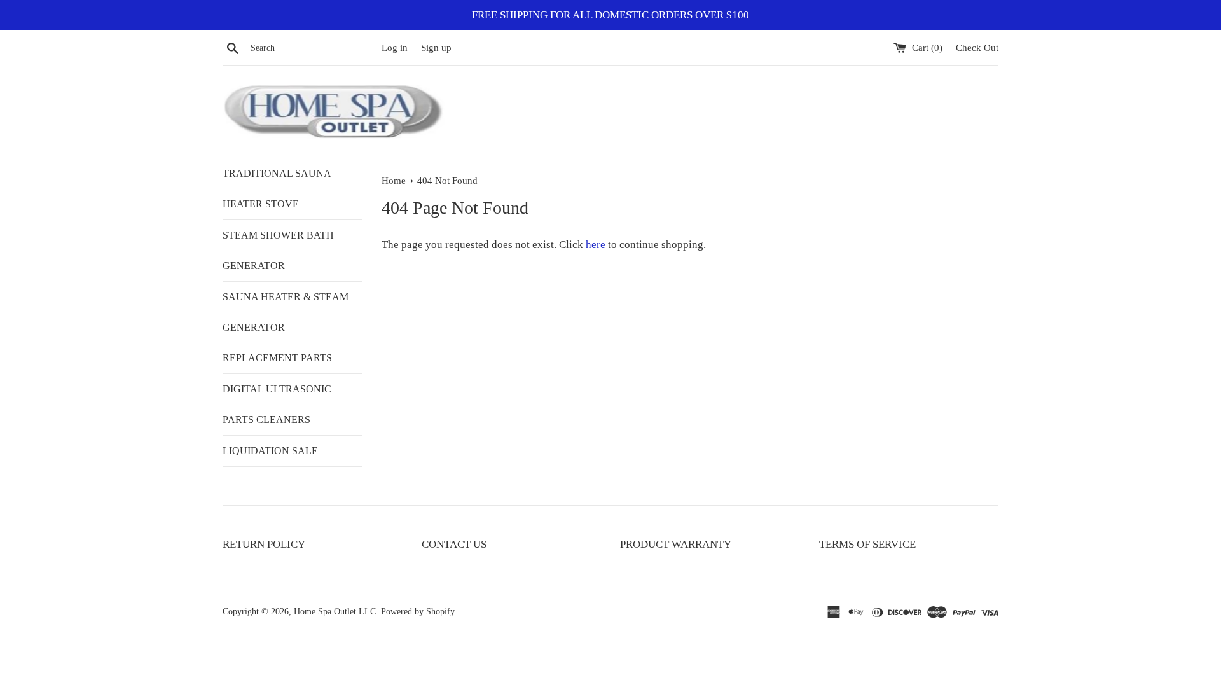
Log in (395, 47)
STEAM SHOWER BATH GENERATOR (278, 250)
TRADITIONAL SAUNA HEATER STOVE (277, 188)
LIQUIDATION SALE (270, 450)
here (595, 245)
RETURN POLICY (264, 544)
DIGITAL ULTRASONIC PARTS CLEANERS (277, 404)
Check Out (977, 47)
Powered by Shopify (418, 611)
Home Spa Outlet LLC (335, 611)
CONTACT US (454, 544)
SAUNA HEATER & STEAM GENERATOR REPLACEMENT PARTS (285, 327)
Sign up (436, 47)
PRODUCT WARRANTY (675, 544)
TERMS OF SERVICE (867, 544)
